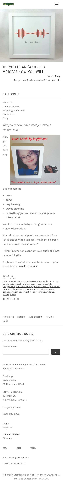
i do (13, 289)
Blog (5, 118)
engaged (47, 284)
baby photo (9, 284)
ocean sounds (32, 289)
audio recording (50, 281)
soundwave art (22, 292)
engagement (9, 286)
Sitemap (7, 438)
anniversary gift (34, 281)
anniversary (20, 281)
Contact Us (8, 114)
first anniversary (24, 286)
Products (8, 317)
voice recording (37, 292)
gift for (7, 289)
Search (50, 317)
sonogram (49, 289)
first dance (55, 286)
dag (40, 284)
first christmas (41, 286)
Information (35, 317)
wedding (50, 292)
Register (7, 427)
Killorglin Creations (19, 457)
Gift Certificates (11, 106)
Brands (21, 317)
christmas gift (30, 284)
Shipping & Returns (13, 110)
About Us (8, 102)
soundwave (8, 292)
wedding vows (9, 294)
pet (41, 289)
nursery (20, 289)
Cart (5, 321)
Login (6, 423)
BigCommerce (19, 463)
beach (18, 284)
